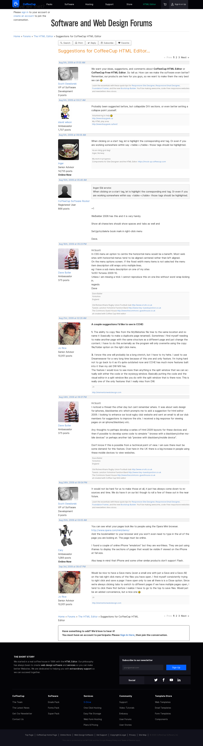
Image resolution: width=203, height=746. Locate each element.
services (71, 665)
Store (129, 4)
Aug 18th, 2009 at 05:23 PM (72, 244)
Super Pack (53, 713)
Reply (93, 43)
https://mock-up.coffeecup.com (152, 161)
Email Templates (163, 707)
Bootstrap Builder (128, 88)
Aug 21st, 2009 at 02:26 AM (72, 318)
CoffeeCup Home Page (47, 735)
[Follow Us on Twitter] (156, 680)
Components (161, 719)
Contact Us (18, 719)
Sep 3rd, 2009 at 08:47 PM (72, 566)
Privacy (132, 735)
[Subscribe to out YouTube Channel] (171, 680)
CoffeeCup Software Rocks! (73, 201)
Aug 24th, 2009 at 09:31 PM (73, 397)
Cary (60, 550)
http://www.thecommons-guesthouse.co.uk (136, 311)
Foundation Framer (100, 88)
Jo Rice (62, 348)
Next (184, 57)
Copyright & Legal (118, 735)
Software (69, 4)
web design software (51, 665)
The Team (17, 702)
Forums (27, 36)
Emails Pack (53, 702)
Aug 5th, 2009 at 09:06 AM (72, 135)
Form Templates (163, 713)
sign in (25, 12)
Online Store (65, 735)
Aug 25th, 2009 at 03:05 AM (73, 520)
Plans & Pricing (91, 725)
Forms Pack (53, 707)
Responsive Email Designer (168, 85)
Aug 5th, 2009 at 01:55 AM (72, 62)
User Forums (125, 719)
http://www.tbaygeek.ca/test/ (105, 124)
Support (109, 4)
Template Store (163, 696)
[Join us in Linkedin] (179, 680)
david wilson (65, 122)
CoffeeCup (18, 696)
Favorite (124, 43)
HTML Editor (149, 4)
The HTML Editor (43, 36)
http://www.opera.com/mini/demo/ (110, 530)
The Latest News (20, 707)
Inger (61, 163)
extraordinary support (81, 668)
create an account (24, 15)
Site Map (143, 735)
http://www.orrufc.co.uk (142, 305)
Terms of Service (128, 740)
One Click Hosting (92, 707)
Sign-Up (176, 667)
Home (17, 36)
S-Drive (87, 702)
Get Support (101, 735)
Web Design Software (83, 735)
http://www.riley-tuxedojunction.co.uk (144, 308)
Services (88, 696)
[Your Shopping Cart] (165, 4)
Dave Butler (64, 272)
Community (125, 696)
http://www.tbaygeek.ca (102, 118)
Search (66, 43)
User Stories (125, 725)
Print (80, 43)
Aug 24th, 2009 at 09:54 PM (73, 482)
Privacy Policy (112, 740)
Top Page (29, 735)
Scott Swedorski (67, 83)
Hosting (89, 4)
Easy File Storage (92, 713)
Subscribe (108, 43)
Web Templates (163, 702)
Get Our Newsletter (22, 713)
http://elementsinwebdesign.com (106, 392)
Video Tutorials (126, 707)
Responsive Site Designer (143, 85)
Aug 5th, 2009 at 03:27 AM (72, 100)
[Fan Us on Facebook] (163, 680)
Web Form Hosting (93, 719)
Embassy (123, 713)
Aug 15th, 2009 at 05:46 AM (73, 180)
